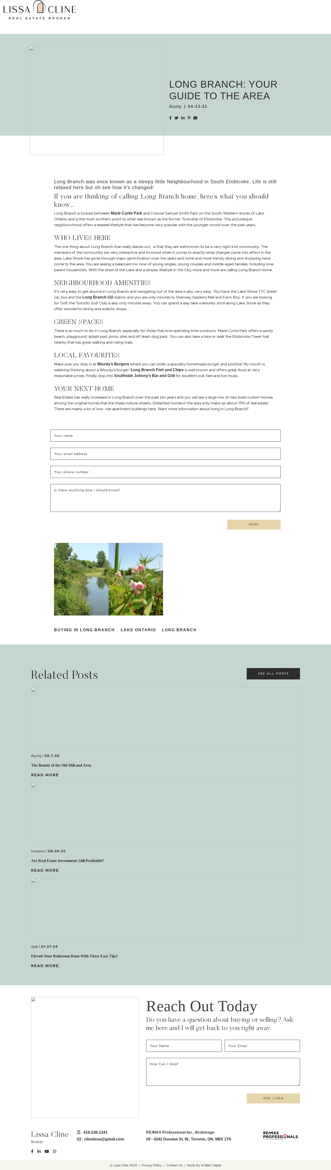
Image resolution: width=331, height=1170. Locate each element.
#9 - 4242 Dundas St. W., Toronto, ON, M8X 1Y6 (188, 1139)
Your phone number (71, 472)
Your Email (238, 1046)
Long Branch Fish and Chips (157, 370)
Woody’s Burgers (113, 364)
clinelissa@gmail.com (104, 1139)
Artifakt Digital (211, 1165)
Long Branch (179, 630)
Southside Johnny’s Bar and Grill (144, 376)
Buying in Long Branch (84, 630)
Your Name (160, 1046)
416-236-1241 (95, 1132)
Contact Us (174, 1165)
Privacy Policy (152, 1165)
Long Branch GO (97, 297)
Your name (64, 435)
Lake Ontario (138, 630)
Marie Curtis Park (126, 213)
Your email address (71, 454)
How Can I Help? (164, 1064)
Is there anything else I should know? (87, 490)
